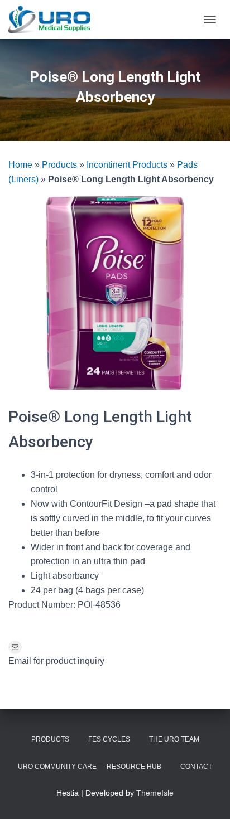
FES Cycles (109, 739)
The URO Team (174, 739)
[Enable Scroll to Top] (208, 797)
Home (20, 164)
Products (59, 164)
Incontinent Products (127, 164)
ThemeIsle (155, 792)
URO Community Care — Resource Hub (89, 766)
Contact (196, 766)
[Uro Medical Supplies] (53, 19)
